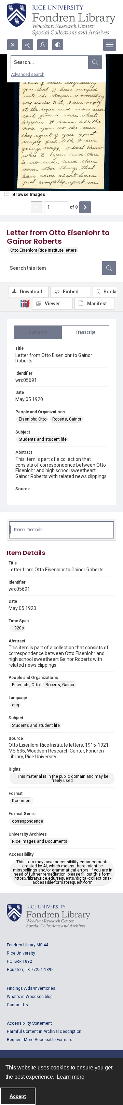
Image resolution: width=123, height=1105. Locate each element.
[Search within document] (109, 268)
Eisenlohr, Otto (32, 419)
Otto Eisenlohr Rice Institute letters (43, 250)
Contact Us (17, 1004)
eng (15, 705)
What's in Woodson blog (30, 996)
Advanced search (27, 74)
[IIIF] (24, 303)
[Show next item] (85, 207)
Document (22, 800)
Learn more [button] (70, 1077)
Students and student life (43, 439)
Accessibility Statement (29, 1023)
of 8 (74, 207)
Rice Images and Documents (39, 841)
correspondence (27, 821)
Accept (18, 1096)
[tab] (38, 332)
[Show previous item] (36, 207)
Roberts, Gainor (66, 419)
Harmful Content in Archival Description (44, 1031)
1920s (18, 628)
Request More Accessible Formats (39, 1039)
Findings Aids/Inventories (31, 988)
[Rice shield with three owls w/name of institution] (61, 19)
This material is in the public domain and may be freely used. (62, 778)
